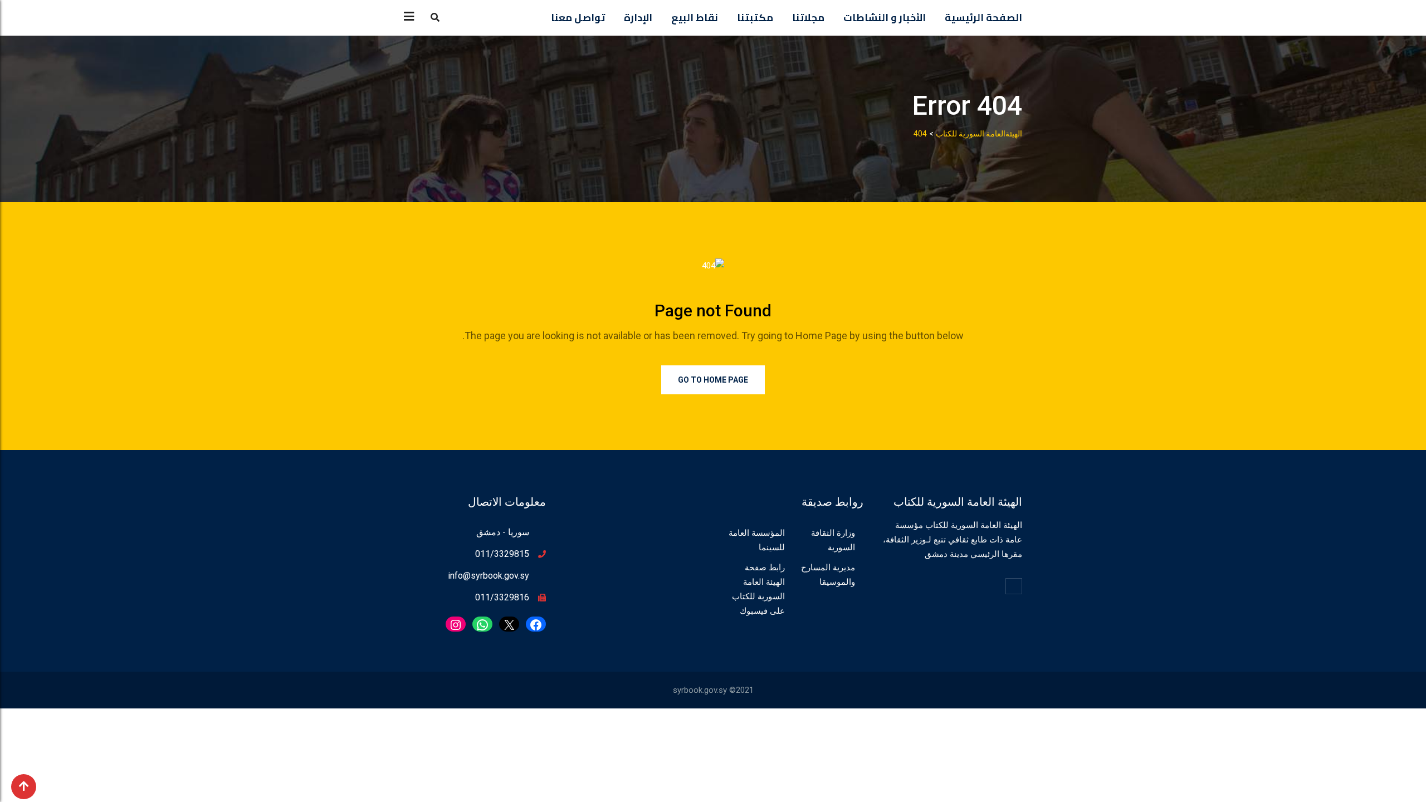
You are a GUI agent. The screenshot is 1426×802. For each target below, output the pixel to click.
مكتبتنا (755, 17)
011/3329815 (502, 554)
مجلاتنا (808, 17)
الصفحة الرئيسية (983, 17)
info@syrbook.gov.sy (488, 575)
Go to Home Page (713, 379)
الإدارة (638, 17)
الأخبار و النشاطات (884, 17)
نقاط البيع (694, 17)
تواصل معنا (578, 17)
